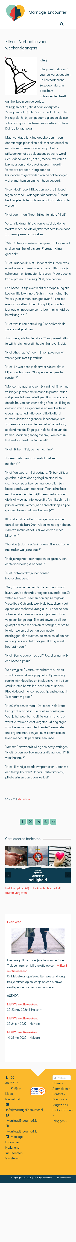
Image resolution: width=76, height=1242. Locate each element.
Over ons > (59, 1099)
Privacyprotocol (64, 1177)
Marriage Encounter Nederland (14, 1142)
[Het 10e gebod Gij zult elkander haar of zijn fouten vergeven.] (38, 848)
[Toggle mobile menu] (69, 24)
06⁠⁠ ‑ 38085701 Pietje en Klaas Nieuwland (13, 1088)
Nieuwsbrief (23, 799)
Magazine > (60, 1105)
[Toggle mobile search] (61, 24)
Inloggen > (59, 1121)
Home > (57, 1083)
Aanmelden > (61, 1088)
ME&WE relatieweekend (23, 1004)
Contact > (58, 1094)
